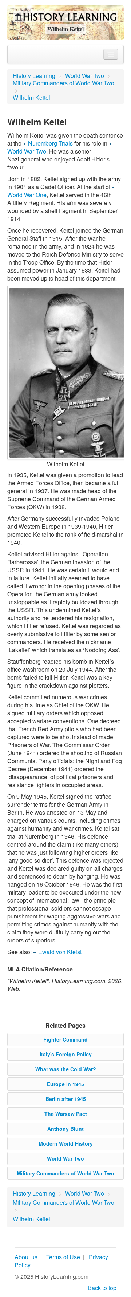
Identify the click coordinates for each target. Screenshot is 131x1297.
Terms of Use (63, 1257)
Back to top (102, 1288)
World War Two (84, 75)
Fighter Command (65, 1039)
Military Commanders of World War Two (63, 83)
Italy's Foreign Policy (66, 1054)
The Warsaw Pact (65, 1113)
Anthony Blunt (65, 1128)
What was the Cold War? (65, 1069)
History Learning (34, 75)
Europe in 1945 (65, 1084)
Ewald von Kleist (60, 952)
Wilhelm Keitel (31, 97)
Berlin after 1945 (65, 1098)
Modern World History (66, 1143)
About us (26, 1257)
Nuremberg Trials (50, 143)
